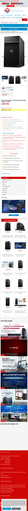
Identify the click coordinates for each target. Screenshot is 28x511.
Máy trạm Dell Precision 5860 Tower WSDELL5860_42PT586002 (20, 294)
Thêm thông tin (14, 506)
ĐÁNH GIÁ (4, 190)
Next (25, 56)
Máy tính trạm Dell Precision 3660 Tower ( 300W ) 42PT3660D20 (8, 312)
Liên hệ (24, 15)
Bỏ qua (16, 508)
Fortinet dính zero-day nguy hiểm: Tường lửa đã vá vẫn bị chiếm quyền (11, 355)
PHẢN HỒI (4, 192)
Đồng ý (6, 508)
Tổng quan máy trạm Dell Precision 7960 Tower (11, 146)
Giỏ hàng (5, 22)
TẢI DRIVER (4, 188)
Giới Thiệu (3, 17)
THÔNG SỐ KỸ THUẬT (7, 179)
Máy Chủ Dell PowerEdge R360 (11, 386)
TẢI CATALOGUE (6, 186)
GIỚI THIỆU (4, 177)
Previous (3, 56)
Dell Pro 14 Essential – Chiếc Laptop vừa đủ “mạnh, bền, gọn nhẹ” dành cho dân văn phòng (11, 420)
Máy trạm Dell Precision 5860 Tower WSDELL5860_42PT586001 (20, 275)
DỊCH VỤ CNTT (17, 15)
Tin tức (2, 15)
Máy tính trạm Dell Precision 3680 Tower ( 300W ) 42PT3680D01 (8, 275)
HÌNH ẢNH (4, 182)
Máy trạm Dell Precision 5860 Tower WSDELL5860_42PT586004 (7, 294)
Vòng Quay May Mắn (17, 17)
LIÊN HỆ (4, 194)
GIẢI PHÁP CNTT (9, 15)
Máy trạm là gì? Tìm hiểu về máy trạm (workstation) (12, 135)
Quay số (9, 17)
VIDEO (3, 184)
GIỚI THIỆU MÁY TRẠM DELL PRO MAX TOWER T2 (12, 144)
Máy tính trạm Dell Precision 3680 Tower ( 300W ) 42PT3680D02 (20, 256)
